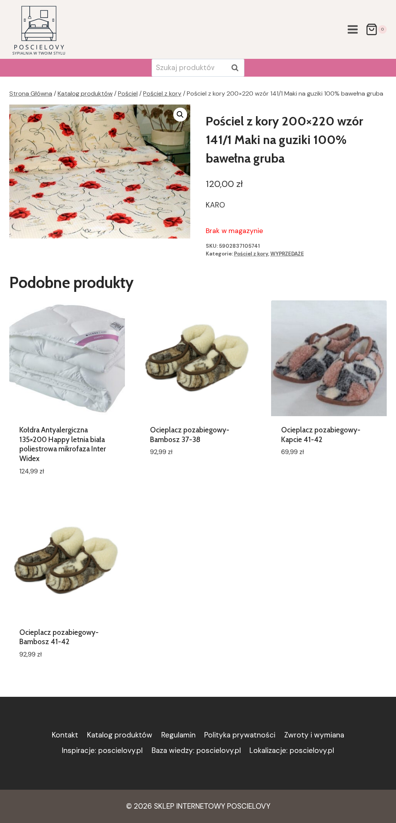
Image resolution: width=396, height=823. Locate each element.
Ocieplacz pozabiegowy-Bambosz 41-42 (59, 637)
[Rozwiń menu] (352, 29)
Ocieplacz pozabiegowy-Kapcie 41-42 (320, 434)
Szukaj (237, 67)
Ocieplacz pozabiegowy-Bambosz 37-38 (189, 434)
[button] (180, 115)
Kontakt (65, 735)
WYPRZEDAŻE (287, 253)
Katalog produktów (119, 735)
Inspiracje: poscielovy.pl (102, 750)
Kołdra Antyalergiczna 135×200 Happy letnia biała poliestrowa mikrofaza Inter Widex (62, 444)
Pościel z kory (251, 253)
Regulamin (178, 735)
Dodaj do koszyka (180, 475)
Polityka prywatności (239, 735)
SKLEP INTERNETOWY (189, 806)
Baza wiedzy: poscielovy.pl (196, 750)
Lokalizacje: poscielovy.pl (291, 750)
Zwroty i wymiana (314, 735)
